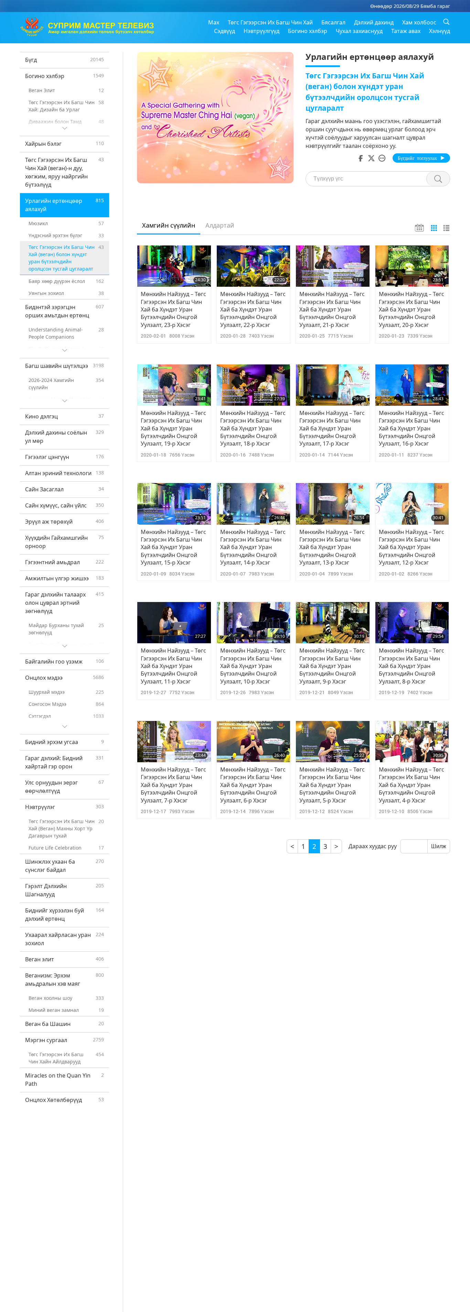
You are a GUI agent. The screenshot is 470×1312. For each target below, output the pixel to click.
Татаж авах (405, 31)
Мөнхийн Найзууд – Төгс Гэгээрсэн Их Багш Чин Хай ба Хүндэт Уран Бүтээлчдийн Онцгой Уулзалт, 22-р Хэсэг (253, 309)
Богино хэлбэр (307, 31)
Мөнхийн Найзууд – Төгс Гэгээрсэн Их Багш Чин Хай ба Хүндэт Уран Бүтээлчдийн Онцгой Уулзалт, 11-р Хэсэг (173, 666)
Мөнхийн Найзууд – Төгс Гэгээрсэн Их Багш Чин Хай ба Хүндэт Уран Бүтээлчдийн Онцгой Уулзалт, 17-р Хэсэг (332, 428)
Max (213, 22)
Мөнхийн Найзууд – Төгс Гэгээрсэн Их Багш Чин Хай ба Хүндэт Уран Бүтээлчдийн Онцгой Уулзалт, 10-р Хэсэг (253, 666)
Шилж (438, 846)
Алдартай (219, 225)
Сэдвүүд (224, 31)
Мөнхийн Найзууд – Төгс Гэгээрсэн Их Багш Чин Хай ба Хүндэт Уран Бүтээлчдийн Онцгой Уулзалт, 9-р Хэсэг (332, 666)
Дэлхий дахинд (374, 22)
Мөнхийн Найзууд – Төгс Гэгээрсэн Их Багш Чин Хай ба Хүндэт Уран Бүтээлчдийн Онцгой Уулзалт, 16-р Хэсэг (411, 428)
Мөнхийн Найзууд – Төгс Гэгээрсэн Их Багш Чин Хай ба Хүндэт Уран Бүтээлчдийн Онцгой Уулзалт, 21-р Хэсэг (332, 309)
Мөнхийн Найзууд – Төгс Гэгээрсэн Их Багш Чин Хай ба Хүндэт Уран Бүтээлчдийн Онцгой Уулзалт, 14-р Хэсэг (253, 547)
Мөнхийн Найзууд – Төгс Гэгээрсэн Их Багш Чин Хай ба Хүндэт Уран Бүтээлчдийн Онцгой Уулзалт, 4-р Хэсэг (411, 785)
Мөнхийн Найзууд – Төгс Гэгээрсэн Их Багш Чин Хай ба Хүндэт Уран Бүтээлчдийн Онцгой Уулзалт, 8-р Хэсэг (411, 666)
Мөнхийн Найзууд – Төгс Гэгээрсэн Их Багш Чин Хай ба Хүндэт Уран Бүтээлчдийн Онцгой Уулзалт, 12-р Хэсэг (411, 547)
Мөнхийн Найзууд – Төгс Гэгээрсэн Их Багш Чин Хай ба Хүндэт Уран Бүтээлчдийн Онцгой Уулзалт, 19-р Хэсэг (173, 428)
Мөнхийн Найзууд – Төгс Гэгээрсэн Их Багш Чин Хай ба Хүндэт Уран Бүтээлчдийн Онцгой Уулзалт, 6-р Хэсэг (253, 785)
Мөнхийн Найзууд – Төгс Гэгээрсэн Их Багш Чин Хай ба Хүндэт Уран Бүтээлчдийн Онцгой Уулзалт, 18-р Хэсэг (253, 428)
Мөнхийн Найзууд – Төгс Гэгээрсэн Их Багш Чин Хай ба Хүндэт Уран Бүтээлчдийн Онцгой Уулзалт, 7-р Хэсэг (173, 785)
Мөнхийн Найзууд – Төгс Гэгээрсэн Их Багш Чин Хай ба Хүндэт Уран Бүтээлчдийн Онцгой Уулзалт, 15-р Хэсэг (173, 547)
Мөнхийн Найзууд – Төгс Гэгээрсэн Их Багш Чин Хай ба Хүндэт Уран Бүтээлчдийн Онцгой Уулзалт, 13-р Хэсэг (332, 547)
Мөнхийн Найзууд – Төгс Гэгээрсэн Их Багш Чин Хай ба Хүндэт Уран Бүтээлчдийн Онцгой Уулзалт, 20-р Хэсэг (411, 309)
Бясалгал (333, 22)
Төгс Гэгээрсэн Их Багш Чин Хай (270, 22)
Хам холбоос (419, 22)
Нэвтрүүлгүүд (261, 31)
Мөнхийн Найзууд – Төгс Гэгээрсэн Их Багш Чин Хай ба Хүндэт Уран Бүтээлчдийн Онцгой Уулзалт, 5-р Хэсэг (332, 785)
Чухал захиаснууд (359, 31)
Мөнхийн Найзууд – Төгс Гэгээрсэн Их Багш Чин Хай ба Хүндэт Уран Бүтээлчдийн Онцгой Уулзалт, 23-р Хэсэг (173, 309)
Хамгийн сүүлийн (168, 225)
